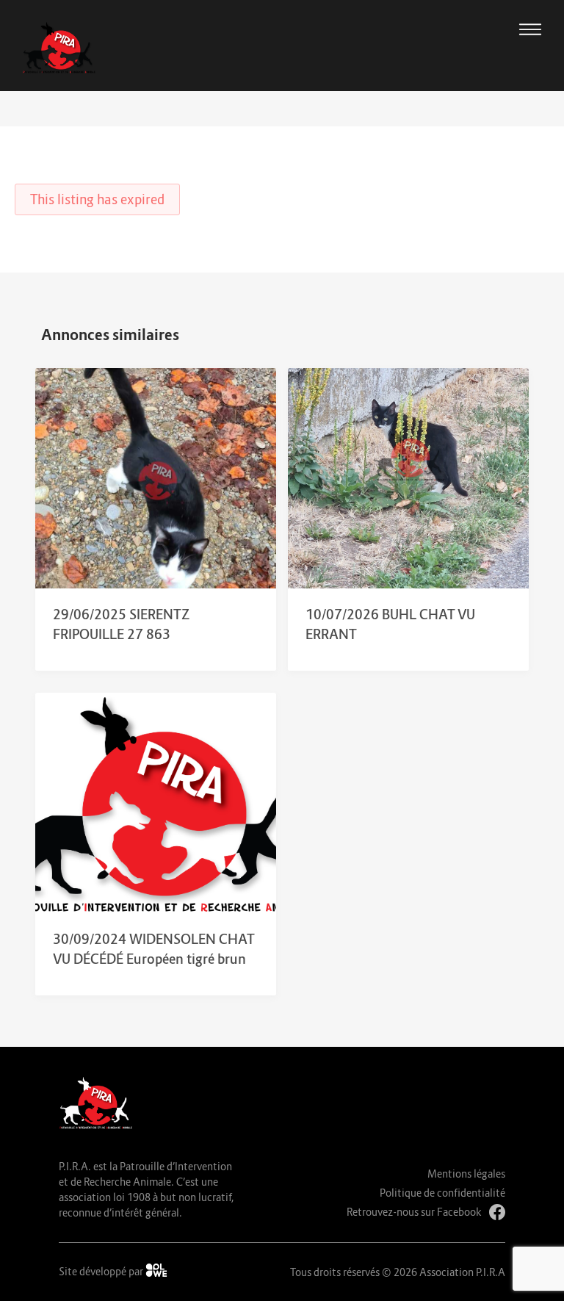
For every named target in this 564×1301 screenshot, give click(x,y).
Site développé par (102, 1271)
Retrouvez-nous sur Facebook (414, 1212)
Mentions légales (466, 1173)
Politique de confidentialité (442, 1192)
